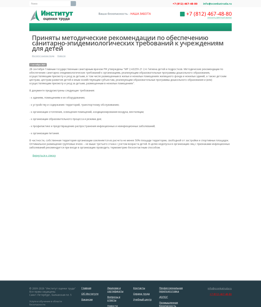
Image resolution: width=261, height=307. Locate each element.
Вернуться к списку (44, 155)
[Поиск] (73, 3)
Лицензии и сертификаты (115, 289)
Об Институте (90, 293)
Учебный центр (142, 299)
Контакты (139, 288)
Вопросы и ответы (113, 298)
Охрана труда (141, 293)
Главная (86, 288)
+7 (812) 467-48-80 (185, 3)
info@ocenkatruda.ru (217, 3)
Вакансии (87, 299)
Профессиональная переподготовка (171, 289)
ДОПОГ (163, 297)
